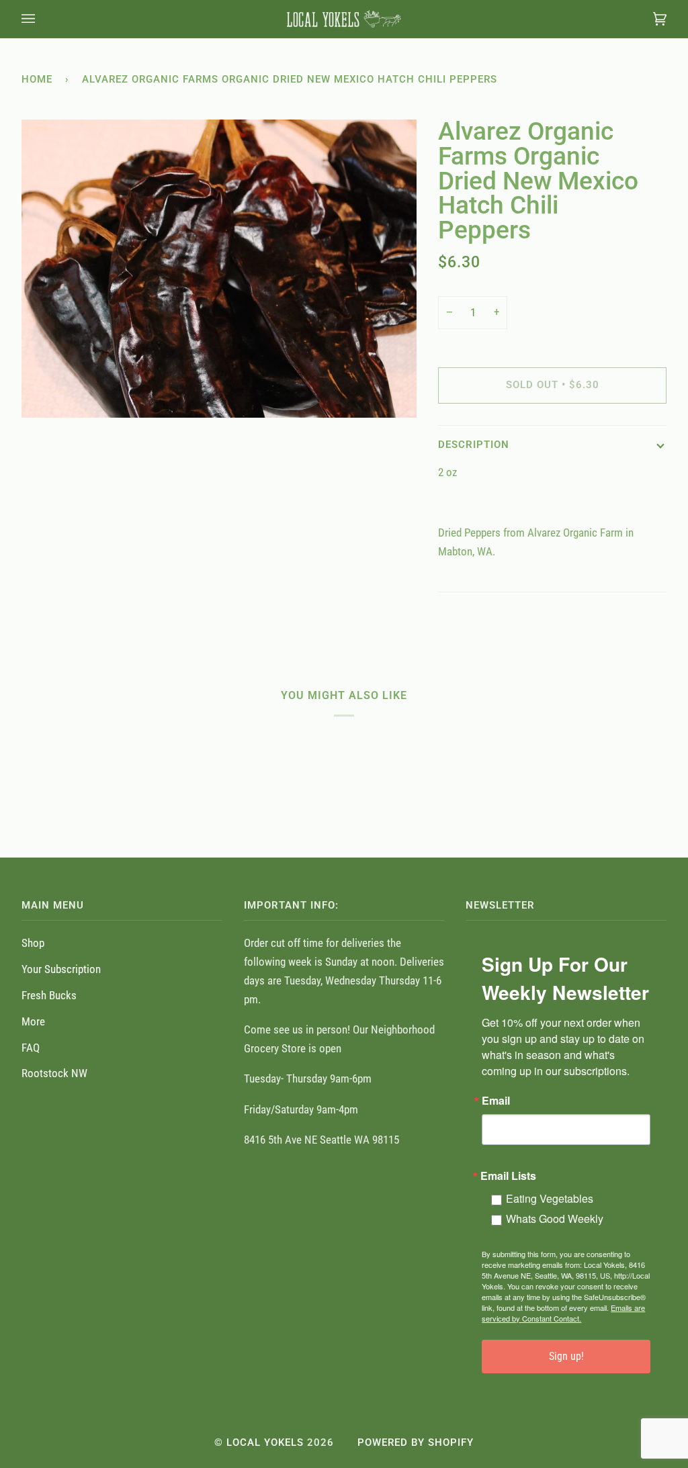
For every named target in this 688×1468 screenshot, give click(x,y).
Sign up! (566, 1356)
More (33, 1021)
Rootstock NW (54, 1073)
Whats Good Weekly (554, 1218)
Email (496, 1100)
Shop (33, 943)
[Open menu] (42, 19)
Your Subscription (61, 969)
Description (473, 445)
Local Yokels (265, 1442)
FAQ (31, 1047)
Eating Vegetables (549, 1198)
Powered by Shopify (415, 1442)
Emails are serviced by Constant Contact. (563, 1313)
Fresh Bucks (49, 995)
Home (37, 79)
